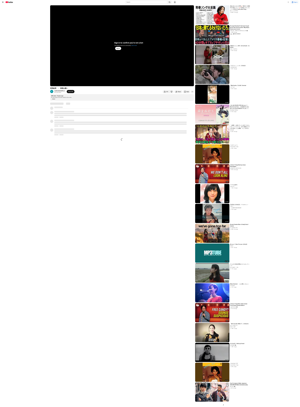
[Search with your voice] (174, 2)
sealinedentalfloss (59, 91)
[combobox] (146, 2)
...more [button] (53, 99)
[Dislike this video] (171, 91)
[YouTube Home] (9, 2)
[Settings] (288, 2)
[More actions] (192, 91)
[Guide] (3, 2)
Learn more (134, 45)
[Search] (169, 2)
